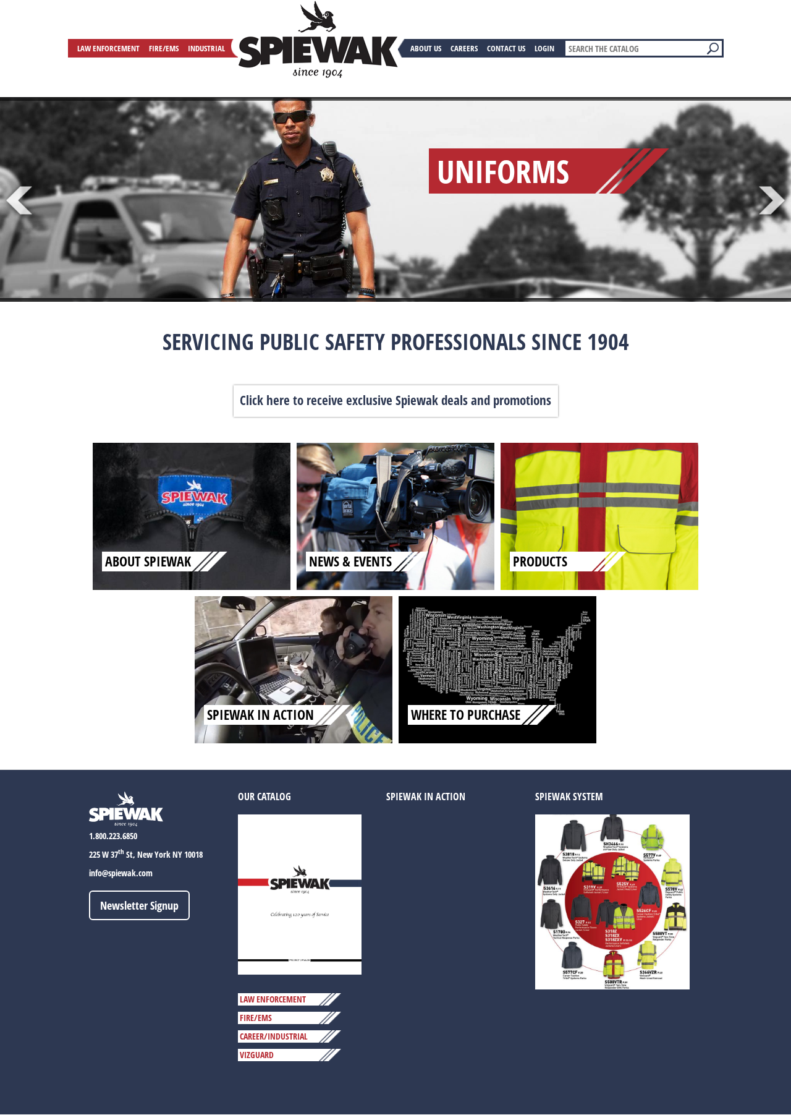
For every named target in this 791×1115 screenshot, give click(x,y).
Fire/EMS (164, 48)
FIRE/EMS (256, 1017)
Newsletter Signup (139, 905)
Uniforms (503, 170)
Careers (464, 48)
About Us (425, 48)
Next (772, 200)
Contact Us (506, 48)
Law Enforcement (108, 48)
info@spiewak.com (121, 873)
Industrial (206, 48)
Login (544, 48)
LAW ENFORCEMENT (273, 999)
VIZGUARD (257, 1055)
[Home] (318, 40)
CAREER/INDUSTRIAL (274, 1036)
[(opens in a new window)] (300, 894)
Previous (19, 200)
